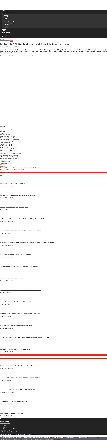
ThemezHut (29, 434)
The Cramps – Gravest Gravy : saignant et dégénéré (14, 207)
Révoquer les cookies (5, 423)
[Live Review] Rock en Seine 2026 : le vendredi (12, 183)
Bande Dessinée (6, 32)
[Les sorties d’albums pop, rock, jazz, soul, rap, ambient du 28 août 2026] (3, 263)
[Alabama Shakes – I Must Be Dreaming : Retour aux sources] (3, 322)
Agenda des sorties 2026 (10, 21)
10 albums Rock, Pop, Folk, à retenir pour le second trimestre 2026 (17, 389)
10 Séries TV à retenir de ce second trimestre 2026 (13, 401)
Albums (6, 15)
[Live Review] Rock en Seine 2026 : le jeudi (11, 278)
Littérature (4, 33)
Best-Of (4, 36)
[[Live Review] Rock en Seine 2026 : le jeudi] (3, 275)
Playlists (6, 18)
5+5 (5, 19)
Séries (3, 30)
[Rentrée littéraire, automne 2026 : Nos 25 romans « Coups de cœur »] (3, 363)
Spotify (28, 55)
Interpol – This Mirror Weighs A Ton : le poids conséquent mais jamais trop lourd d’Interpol (24, 337)
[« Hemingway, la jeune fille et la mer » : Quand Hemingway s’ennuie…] (3, 251)
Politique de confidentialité (8, 428)
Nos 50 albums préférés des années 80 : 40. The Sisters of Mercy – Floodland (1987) (22, 219)
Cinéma (4, 29)
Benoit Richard (19, 46)
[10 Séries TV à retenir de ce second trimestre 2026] (3, 398)
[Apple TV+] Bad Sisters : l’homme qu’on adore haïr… (12, 169)
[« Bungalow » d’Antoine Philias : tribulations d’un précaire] (3, 346)
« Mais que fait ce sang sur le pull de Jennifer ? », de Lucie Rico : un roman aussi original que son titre (27, 242)
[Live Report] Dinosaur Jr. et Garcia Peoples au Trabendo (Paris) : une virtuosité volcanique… (21, 167)
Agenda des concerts (9, 22)
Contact (4, 425)
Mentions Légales (6, 430)
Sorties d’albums (6, 12)
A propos (4, 427)
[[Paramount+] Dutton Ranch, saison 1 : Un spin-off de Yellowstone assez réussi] (3, 287)
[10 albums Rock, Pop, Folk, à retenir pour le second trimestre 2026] (3, 386)
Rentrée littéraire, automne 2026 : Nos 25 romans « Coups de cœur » (18, 365)
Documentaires (8, 26)
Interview (6, 24)
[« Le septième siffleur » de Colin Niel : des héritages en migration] (3, 299)
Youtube (23, 55)
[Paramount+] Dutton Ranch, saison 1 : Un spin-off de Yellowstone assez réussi (20, 290)
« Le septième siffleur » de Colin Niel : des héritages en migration (17, 301)
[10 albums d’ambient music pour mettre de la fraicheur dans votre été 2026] (3, 374)
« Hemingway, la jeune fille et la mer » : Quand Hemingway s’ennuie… (18, 254)
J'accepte (88, 437)
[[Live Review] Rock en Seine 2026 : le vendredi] (3, 180)
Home (3, 10)
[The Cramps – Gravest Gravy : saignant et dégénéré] (3, 204)
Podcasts (4, 35)
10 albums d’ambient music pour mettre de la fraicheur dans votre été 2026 (20, 377)
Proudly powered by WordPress (7, 434)
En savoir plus (97, 437)
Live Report (7, 16)
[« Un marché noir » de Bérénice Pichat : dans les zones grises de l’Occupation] (3, 227)
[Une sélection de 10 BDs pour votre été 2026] (3, 410)
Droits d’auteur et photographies (10, 431)
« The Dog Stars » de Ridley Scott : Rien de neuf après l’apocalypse (17, 195)
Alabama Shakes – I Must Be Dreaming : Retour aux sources (16, 325)
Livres (5, 27)
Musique (4, 13)
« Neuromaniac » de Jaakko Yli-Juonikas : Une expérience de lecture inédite (20, 313)
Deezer (33, 55)
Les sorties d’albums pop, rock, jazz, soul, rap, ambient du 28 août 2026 (19, 266)
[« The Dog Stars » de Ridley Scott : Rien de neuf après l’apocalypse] (3, 192)
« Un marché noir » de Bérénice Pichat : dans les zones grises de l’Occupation (20, 230)
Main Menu (2, 39)
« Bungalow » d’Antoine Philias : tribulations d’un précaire (15, 349)
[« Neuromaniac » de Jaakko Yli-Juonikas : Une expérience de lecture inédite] (3, 310)
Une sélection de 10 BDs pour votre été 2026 (11, 413)
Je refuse (92, 437)
